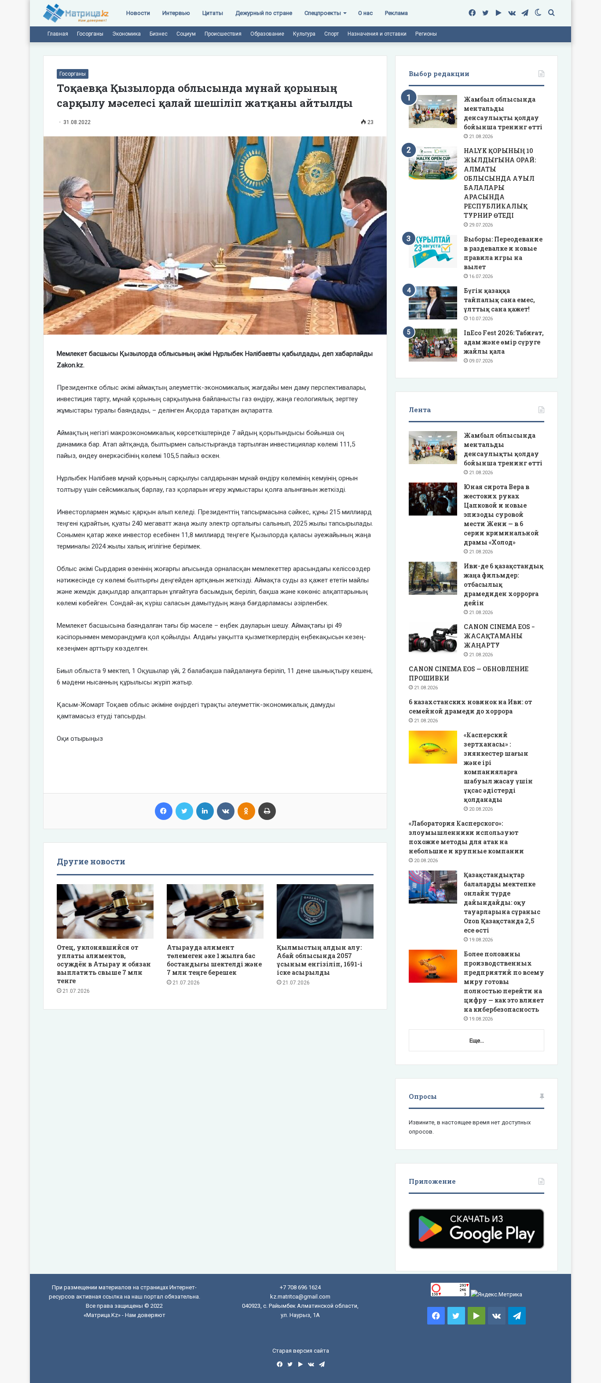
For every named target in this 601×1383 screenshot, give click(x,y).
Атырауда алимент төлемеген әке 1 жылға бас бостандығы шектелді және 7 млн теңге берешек (214, 960)
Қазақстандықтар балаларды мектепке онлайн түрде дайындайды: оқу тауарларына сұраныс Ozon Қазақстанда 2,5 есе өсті (502, 902)
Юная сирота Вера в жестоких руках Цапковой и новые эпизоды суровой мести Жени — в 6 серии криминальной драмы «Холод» (501, 514)
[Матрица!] (76, 13)
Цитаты (212, 13)
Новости (138, 13)
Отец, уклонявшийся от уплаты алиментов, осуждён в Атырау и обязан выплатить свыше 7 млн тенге (104, 964)
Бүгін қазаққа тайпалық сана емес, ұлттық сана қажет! (499, 299)
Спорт (331, 34)
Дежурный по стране (263, 13)
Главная (58, 34)
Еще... (476, 1040)
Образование (267, 34)
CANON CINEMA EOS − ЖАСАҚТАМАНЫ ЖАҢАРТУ (499, 635)
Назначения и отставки (377, 34)
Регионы (426, 34)
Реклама (396, 13)
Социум (186, 34)
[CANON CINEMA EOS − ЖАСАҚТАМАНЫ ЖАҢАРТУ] (433, 638)
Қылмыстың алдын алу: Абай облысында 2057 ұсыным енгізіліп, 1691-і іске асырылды (320, 960)
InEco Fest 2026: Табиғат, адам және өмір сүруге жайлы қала (504, 342)
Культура (304, 34)
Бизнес (159, 34)
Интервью (176, 13)
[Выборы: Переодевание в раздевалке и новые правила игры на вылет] (433, 251)
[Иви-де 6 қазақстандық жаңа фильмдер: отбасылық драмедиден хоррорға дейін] (433, 578)
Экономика (126, 34)
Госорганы (90, 34)
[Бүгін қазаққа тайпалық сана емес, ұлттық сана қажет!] (433, 302)
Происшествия (223, 34)
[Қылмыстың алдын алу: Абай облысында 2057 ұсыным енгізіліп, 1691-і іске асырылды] (325, 911)
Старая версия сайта (300, 1350)
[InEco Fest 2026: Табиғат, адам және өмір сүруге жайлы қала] (433, 345)
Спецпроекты (322, 13)
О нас (365, 13)
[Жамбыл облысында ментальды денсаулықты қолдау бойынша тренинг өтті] (433, 111)
